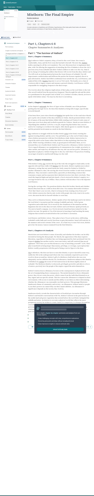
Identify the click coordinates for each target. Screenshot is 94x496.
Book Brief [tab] (18, 37)
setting (41, 262)
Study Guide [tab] (6, 37)
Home (5, 7)
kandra (45, 81)
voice (66, 134)
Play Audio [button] (47, 32)
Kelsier (84, 63)
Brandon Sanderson (33, 18)
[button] (54, 32)
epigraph (43, 106)
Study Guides (11, 7)
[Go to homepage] (10, 2)
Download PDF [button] (34, 32)
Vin (29, 60)
